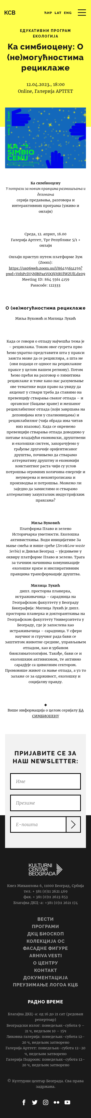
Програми (45, 926)
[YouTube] (67, 1102)
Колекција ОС (46, 941)
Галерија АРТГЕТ (54, 91)
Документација (45, 977)
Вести (45, 919)
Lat (58, 13)
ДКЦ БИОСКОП (45, 933)
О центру (45, 963)
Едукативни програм (45, 31)
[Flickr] (56, 1102)
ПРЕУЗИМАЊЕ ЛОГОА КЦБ (45, 984)
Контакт (45, 970)
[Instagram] (46, 1102)
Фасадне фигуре (45, 948)
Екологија (45, 36)
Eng (68, 13)
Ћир (48, 13)
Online (25, 91)
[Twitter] (35, 1102)
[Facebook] (24, 1102)
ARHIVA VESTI (45, 955)
